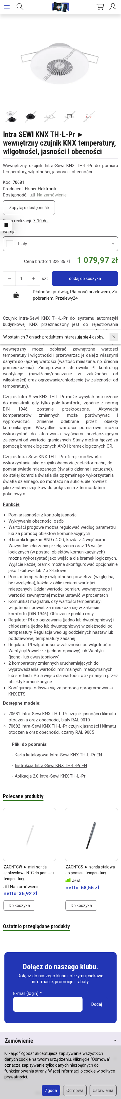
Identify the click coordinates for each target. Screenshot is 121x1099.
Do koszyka (19, 905)
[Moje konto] (113, 7)
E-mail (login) (25, 993)
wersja (9, 231)
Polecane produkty (23, 796)
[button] (59, 65)
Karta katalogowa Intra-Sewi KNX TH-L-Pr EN (58, 755)
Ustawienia (103, 1090)
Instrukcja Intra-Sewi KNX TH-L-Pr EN (51, 765)
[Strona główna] (60, 7)
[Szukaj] (20, 7)
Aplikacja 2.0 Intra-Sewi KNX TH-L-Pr (50, 776)
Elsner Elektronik (40, 188)
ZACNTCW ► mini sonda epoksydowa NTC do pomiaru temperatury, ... (29, 873)
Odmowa (74, 1090)
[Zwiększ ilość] (9, 278)
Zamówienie (19, 1041)
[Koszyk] (100, 7)
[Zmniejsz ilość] (33, 278)
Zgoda (51, 1090)
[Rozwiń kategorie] (7, 7)
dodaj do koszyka (85, 278)
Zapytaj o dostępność (29, 207)
